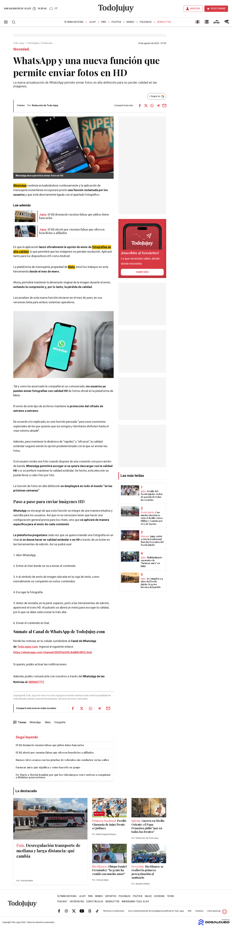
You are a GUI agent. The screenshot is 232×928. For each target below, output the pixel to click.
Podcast (62, 901)
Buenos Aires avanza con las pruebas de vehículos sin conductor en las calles (62, 760)
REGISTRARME (218, 8)
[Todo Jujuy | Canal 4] (197, 23)
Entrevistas (77, 901)
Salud (148, 896)
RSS (189, 911)
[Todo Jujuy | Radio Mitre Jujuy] (216, 23)
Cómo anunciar (214, 911)
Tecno (170, 896)
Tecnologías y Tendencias (40, 43)
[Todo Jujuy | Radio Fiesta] (227, 23)
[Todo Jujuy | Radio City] (206, 23)
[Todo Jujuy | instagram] (66, 910)
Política (116, 22)
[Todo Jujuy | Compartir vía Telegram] (158, 105)
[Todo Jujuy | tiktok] (97, 910)
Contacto (199, 911)
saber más (142, 272)
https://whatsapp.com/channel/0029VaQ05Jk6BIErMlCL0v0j (52, 652)
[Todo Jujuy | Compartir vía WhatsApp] (152, 105)
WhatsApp (35, 722)
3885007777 (36, 682)
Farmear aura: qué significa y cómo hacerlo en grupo (48, 767)
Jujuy (92, 22)
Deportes (110, 896)
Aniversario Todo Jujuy (135, 901)
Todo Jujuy (19, 43)
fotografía (59, 722)
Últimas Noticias (73, 22)
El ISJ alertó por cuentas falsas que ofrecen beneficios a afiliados (55, 752)
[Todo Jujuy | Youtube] (82, 910)
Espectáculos (94, 901)
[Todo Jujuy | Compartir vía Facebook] (140, 105)
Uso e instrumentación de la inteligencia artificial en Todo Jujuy (156, 911)
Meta (48, 722)
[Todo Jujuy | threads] (90, 910)
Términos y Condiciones (113, 911)
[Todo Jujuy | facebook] (59, 910)
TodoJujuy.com (27, 647)
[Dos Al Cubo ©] (214, 924)
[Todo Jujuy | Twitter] (74, 910)
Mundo (130, 22)
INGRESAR (195, 8)
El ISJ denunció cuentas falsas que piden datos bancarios (50, 745)
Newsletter (164, 22)
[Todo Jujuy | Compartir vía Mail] (164, 105)
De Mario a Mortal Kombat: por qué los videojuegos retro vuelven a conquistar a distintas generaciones (63, 776)
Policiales (146, 22)
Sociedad (159, 896)
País (103, 22)
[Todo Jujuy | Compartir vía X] (146, 105)
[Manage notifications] (224, 911)
